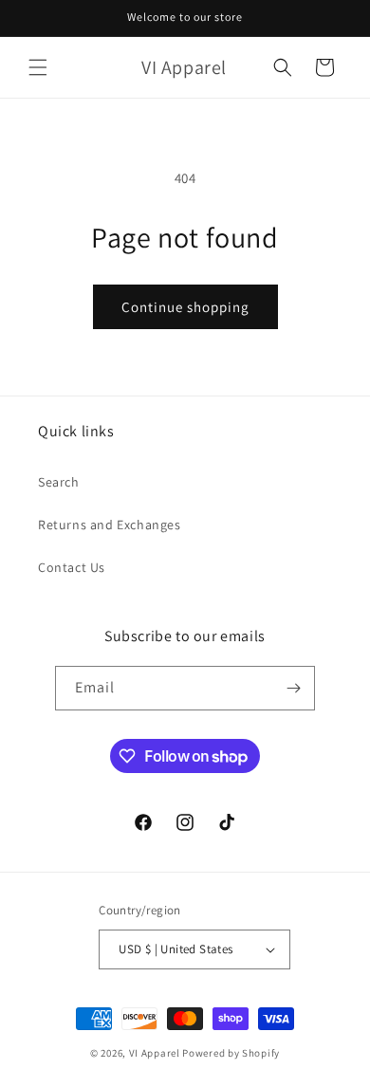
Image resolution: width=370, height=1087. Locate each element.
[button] (38, 67)
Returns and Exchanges (109, 524)
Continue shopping (185, 307)
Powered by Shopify (231, 1052)
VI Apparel (154, 1052)
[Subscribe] (293, 688)
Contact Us (71, 567)
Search (59, 481)
